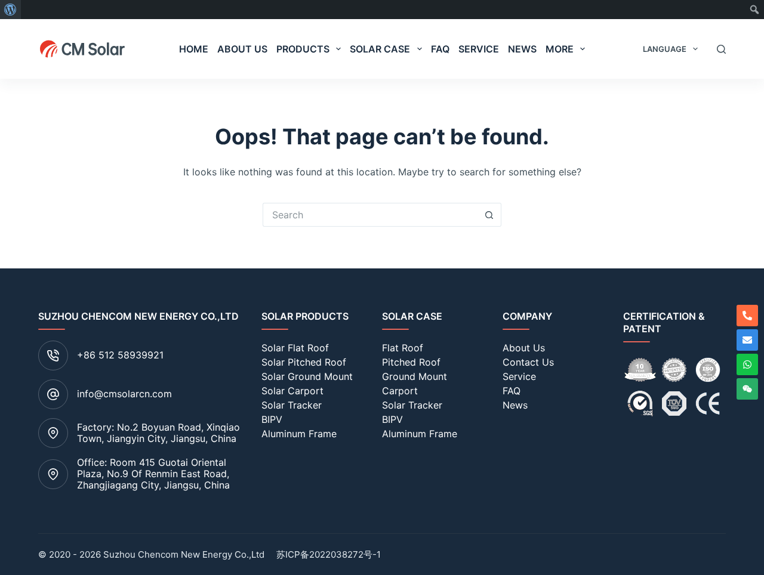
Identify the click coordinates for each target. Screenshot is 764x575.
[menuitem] (10, 9)
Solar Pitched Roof (303, 362)
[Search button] (489, 215)
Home (193, 49)
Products (302, 49)
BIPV (271, 419)
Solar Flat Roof (295, 348)
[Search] (721, 49)
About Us (242, 49)
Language (664, 49)
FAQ (440, 49)
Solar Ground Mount (307, 376)
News (522, 49)
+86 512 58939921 (120, 355)
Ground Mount (414, 376)
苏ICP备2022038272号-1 (328, 554)
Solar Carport (292, 391)
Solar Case (380, 49)
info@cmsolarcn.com (124, 394)
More (560, 49)
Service (478, 49)
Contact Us (528, 362)
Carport (400, 391)
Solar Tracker (291, 405)
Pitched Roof (411, 362)
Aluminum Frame (299, 434)
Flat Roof (402, 348)
